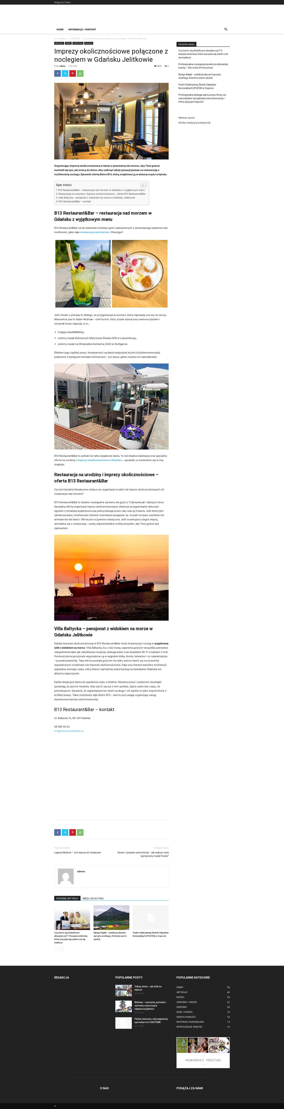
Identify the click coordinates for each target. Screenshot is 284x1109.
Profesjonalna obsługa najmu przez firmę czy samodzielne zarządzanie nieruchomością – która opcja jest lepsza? (202, 98)
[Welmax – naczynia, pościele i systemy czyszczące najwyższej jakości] (123, 1006)
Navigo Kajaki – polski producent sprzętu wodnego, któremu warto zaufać (110, 936)
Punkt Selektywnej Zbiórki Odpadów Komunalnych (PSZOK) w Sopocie (197, 86)
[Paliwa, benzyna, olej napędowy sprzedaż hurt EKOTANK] (123, 1023)
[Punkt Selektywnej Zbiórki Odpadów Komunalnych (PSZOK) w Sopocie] (151, 917)
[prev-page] (56, 949)
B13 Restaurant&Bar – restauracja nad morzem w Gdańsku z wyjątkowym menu (101, 190)
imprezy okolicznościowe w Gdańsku (100, 460)
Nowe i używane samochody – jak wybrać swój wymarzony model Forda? (143, 854)
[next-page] (61, 949)
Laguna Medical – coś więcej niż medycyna (77, 852)
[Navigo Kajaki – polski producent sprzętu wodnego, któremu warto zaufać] (111, 917)
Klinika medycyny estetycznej (194, 122)
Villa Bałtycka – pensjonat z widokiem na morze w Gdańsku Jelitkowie (97, 197)
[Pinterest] (72, 73)
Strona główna (60, 38)
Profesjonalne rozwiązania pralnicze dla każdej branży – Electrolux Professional (203, 66)
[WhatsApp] (80, 73)
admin (62, 66)
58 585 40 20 (62, 726)
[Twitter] (65, 73)
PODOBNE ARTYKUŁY (67, 898)
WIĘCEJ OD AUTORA (93, 898)
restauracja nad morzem (95, 232)
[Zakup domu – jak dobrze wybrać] (123, 990)
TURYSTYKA (77, 43)
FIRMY (68, 43)
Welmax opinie (186, 117)
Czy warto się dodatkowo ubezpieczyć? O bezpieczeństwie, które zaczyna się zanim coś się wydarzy (203, 54)
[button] (226, 29)
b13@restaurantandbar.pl (68, 730)
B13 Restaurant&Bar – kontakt (75, 201)
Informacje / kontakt (82, 29)
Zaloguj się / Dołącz (62, 2)
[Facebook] (57, 73)
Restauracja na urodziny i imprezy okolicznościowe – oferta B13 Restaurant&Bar (102, 193)
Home (60, 29)
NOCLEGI (88, 43)
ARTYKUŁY (75, 38)
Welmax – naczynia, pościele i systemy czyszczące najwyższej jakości (150, 1005)
